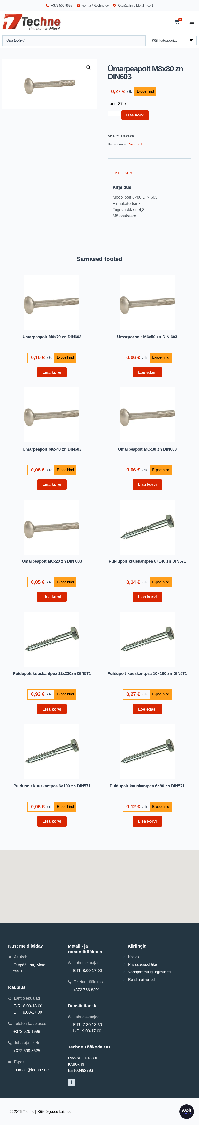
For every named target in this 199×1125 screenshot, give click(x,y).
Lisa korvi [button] (51, 372)
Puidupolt (134, 144)
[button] (88, 67)
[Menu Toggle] (191, 22)
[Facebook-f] (71, 1082)
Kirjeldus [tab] (122, 173)
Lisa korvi (135, 115)
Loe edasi (147, 372)
